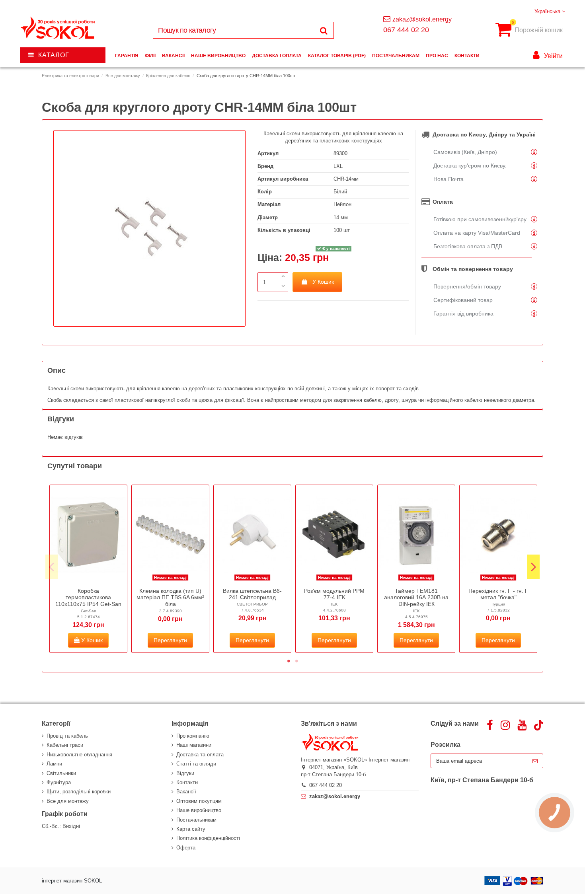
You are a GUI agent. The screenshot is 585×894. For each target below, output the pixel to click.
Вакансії (186, 792)
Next (533, 566)
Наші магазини (193, 745)
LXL (338, 166)
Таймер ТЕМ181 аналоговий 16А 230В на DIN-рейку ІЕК (416, 598)
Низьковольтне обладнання (79, 755)
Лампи (54, 764)
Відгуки (185, 773)
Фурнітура (59, 782)
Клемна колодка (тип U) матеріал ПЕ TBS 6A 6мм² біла (170, 598)
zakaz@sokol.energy (422, 19)
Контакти (187, 782)
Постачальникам (196, 820)
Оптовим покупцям (199, 801)
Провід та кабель (67, 736)
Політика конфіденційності (208, 838)
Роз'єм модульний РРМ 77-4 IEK (334, 594)
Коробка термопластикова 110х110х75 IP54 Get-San (88, 598)
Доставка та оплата (200, 755)
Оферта (185, 848)
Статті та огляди (196, 764)
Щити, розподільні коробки (79, 792)
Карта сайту (190, 829)
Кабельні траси (65, 745)
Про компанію (192, 736)
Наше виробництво (198, 810)
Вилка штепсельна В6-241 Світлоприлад (252, 594)
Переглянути (170, 640)
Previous (51, 566)
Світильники (61, 773)
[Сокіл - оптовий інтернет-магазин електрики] (58, 28)
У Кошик (323, 282)
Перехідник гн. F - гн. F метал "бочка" (498, 594)
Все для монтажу (68, 801)
